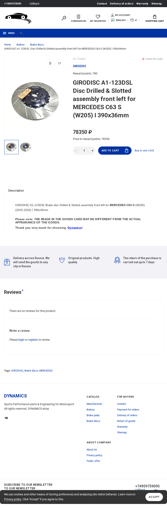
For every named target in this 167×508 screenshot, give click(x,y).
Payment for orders (128, 409)
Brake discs (31, 370)
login (21, 339)
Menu (11, 33)
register (33, 339)
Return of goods (126, 421)
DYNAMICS (15, 395)
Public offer (93, 461)
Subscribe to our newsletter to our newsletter (28, 486)
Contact (102, 3)
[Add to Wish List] (59, 63)
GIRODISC (17, 370)
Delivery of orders (121, 3)
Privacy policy (12, 499)
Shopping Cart (154, 21)
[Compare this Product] (50, 63)
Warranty (142, 3)
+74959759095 (12, 3)
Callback (35, 3)
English (120, 20)
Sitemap (156, 3)
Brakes (91, 409)
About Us (92, 449)
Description (16, 190)
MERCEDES (46, 370)
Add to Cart (110, 150)
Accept (154, 497)
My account (122, 15)
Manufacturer (94, 403)
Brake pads (93, 415)
